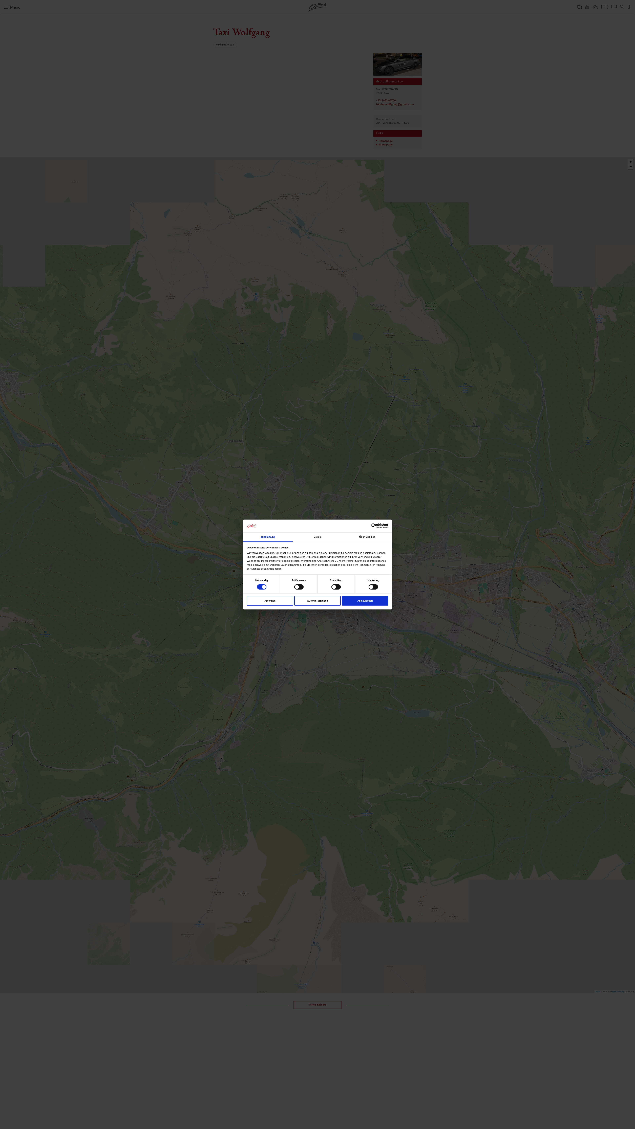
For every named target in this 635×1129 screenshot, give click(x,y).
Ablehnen (269, 600)
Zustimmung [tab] (268, 536)
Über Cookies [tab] (367, 536)
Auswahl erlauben (317, 600)
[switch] (299, 588)
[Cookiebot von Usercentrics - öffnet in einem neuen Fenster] (373, 525)
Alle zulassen (365, 600)
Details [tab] (318, 536)
